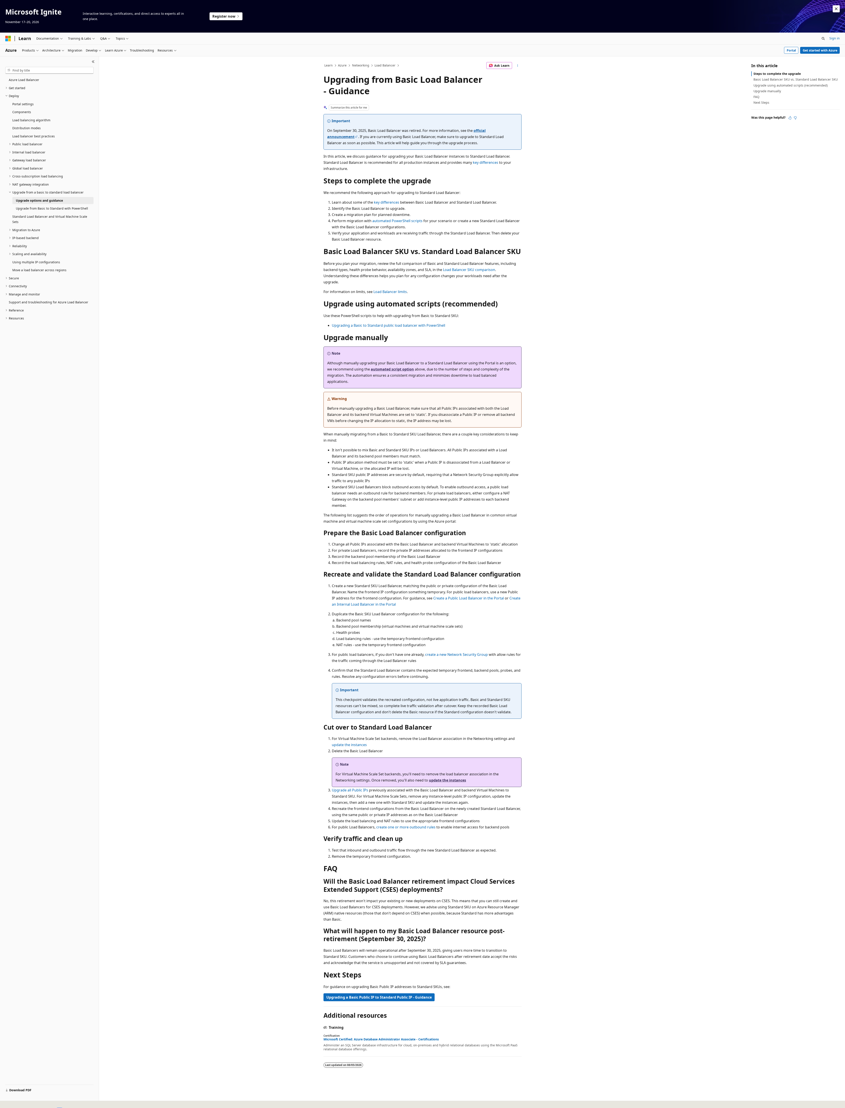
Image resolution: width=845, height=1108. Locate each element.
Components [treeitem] (21, 112)
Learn (328, 65)
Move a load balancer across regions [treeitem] (39, 270)
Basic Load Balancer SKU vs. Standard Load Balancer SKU (795, 79)
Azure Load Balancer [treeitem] (24, 80)
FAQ (756, 97)
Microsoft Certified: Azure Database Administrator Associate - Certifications (381, 1039)
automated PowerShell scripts (397, 220)
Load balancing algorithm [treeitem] (31, 120)
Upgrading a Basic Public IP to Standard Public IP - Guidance (379, 997)
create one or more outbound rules (405, 827)
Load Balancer (385, 65)
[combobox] (49, 70)
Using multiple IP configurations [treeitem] (36, 262)
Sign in (834, 38)
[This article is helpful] (790, 117)
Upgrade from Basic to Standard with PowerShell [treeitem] (52, 208)
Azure (342, 65)
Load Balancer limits (390, 291)
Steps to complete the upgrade (777, 74)
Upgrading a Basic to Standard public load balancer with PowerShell (388, 325)
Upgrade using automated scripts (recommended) (790, 85)
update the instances (349, 744)
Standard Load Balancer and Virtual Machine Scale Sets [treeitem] (49, 219)
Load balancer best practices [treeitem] (33, 136)
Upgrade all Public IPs (350, 790)
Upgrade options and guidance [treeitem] (39, 200)
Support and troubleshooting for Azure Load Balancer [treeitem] (48, 302)
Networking (360, 65)
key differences (485, 162)
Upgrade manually (767, 91)
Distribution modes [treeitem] (26, 128)
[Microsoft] (8, 38)
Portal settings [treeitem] (23, 104)
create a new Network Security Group (456, 654)
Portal (791, 50)
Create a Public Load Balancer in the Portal (468, 598)
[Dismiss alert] (836, 8)
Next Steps (761, 102)
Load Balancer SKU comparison (469, 269)
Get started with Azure (820, 50)
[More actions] (518, 65)
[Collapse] (93, 61)
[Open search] (823, 38)
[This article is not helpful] (795, 117)
